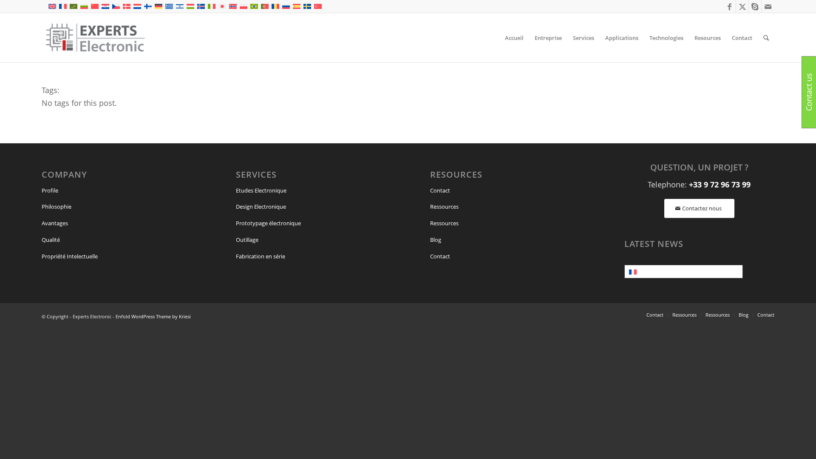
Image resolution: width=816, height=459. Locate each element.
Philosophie (56, 206)
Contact (440, 190)
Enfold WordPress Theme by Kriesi (153, 316)
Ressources (444, 206)
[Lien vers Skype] (755, 6)
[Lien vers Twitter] (742, 6)
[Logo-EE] (95, 37)
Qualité (51, 240)
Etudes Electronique (261, 190)
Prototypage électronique (268, 223)
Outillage (247, 240)
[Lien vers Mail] (768, 6)
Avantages (55, 223)
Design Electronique (261, 206)
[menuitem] (514, 37)
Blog (435, 240)
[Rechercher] (766, 37)
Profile (50, 190)
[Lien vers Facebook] (729, 6)
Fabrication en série (260, 256)
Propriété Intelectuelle (70, 256)
